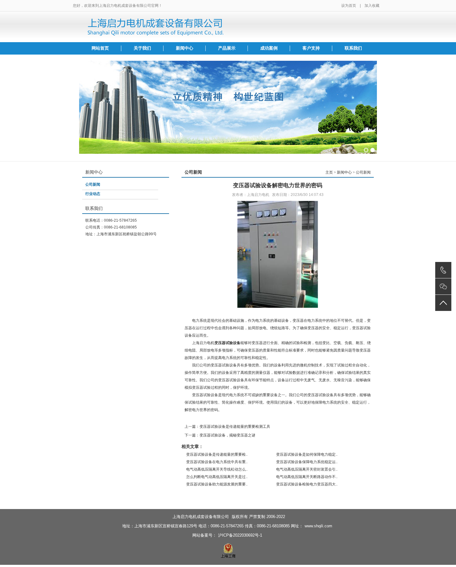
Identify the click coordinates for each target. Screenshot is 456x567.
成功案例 (269, 48)
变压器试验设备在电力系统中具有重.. (217, 462)
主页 (329, 172)
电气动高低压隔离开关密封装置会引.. (307, 469)
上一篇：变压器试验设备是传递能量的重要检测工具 (227, 426)
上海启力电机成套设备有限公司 (200, 516)
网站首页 (100, 48)
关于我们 (142, 48)
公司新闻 (92, 184)
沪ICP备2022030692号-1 (240, 535)
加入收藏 (371, 5)
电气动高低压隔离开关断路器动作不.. (307, 477)
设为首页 (348, 5)
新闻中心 (184, 48)
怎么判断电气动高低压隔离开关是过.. (217, 477)
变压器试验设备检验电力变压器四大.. (307, 484)
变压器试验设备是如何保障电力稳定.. (307, 454)
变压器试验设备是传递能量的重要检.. (217, 454)
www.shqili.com (318, 526)
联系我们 (353, 48)
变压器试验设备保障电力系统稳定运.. (307, 462)
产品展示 (226, 48)
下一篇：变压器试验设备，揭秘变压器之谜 (220, 435)
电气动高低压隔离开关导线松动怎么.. (217, 469)
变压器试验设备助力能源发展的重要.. (217, 484)
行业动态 (92, 194)
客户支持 (311, 48)
